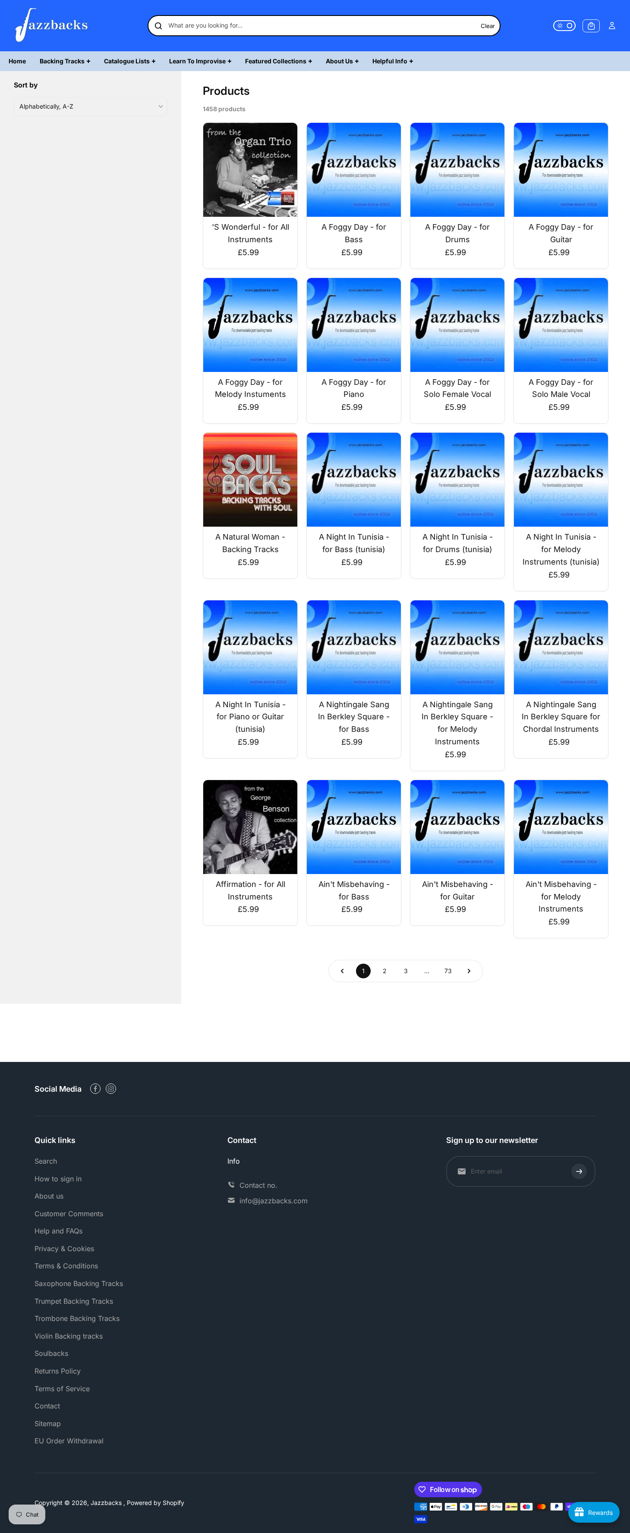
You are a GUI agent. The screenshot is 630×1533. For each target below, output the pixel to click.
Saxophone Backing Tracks (79, 1283)
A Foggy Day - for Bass (353, 233)
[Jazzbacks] (52, 25)
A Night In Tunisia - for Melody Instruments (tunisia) (561, 549)
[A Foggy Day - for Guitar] (561, 170)
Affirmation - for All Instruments (250, 890)
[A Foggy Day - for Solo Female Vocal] (457, 325)
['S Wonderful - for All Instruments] (250, 170)
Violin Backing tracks (69, 1336)
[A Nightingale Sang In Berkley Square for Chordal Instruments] (561, 647)
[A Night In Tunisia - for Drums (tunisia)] (457, 480)
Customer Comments (69, 1213)
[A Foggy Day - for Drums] (457, 170)
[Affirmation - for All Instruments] (250, 827)
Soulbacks (51, 1353)
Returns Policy (58, 1371)
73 (448, 970)
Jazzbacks (107, 1502)
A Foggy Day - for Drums (457, 233)
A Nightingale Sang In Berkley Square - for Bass (354, 717)
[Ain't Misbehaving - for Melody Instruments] (561, 827)
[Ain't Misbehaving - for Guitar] (457, 827)
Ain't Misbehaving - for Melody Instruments (561, 897)
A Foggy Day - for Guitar (561, 233)
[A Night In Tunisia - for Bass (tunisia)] (354, 480)
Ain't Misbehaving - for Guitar (457, 890)
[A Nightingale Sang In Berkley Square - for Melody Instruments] (457, 647)
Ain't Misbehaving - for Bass (354, 890)
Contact (47, 1406)
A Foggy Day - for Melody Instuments (250, 388)
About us (49, 1196)
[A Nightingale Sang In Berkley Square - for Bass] (354, 647)
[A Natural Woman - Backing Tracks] (250, 480)
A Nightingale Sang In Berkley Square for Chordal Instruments (561, 717)
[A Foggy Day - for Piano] (354, 325)
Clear (488, 25)
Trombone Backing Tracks (77, 1318)
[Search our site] (158, 25)
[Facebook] (95, 1088)
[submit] (579, 1171)
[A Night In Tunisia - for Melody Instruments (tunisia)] (561, 480)
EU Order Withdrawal (69, 1440)
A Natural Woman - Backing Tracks (250, 543)
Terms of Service (62, 1388)
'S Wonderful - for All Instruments (250, 233)
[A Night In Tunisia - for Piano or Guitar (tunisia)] (250, 647)
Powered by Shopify (155, 1502)
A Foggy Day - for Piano (353, 388)
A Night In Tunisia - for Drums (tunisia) (457, 543)
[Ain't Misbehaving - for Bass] (354, 827)
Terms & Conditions (66, 1265)
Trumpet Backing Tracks (74, 1301)
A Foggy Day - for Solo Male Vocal (561, 388)
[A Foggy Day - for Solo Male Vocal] (561, 325)
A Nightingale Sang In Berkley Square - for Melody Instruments (457, 723)
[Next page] (469, 971)
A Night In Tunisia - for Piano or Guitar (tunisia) (250, 717)
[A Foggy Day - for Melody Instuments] (250, 325)
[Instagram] (111, 1088)
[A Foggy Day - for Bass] (354, 170)
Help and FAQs (58, 1231)
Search (46, 1161)
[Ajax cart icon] (591, 25)
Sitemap (48, 1423)
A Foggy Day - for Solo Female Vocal (457, 388)
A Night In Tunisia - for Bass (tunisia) (354, 543)
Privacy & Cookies (64, 1248)
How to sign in (58, 1178)
